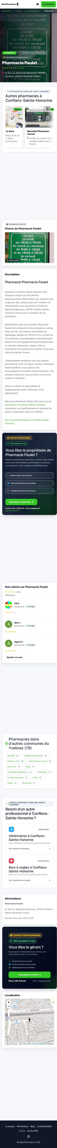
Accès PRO (32, 1130)
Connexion (48, 4)
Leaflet (27, 1043)
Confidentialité (44, 1126)
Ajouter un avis (14, 657)
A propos (10, 1126)
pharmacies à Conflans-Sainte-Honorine (25, 404)
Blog (32, 1126)
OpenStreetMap (39, 1043)
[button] (29, 1020)
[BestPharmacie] (13, 4)
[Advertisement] (28, 186)
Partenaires (22, 1126)
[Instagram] (28, 1136)
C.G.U (22, 1130)
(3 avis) (20, 68)
